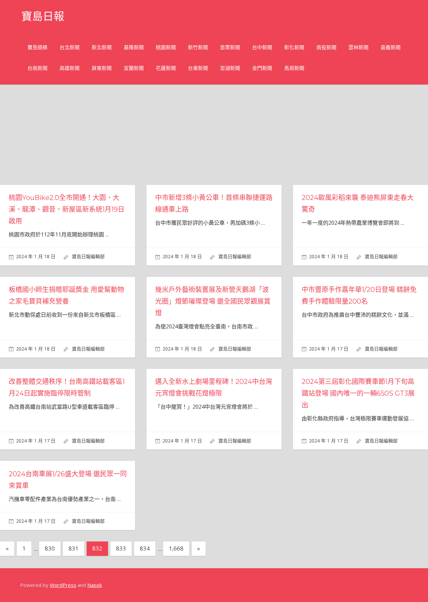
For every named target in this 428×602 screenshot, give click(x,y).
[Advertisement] (219, 135)
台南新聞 (37, 68)
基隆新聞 (134, 47)
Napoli (94, 585)
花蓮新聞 (166, 68)
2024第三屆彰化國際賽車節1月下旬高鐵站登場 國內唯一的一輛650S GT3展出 (358, 393)
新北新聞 (102, 47)
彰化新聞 (294, 47)
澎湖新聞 (230, 68)
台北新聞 (70, 47)
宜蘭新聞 (134, 68)
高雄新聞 (70, 68)
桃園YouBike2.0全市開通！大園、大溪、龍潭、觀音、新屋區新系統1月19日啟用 (66, 209)
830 (50, 548)
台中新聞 (262, 47)
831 (74, 548)
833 (121, 548)
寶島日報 (42, 16)
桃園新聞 (166, 47)
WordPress (63, 585)
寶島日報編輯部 (88, 256)
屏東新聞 (102, 68)
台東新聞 (198, 68)
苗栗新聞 (230, 47)
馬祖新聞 (294, 68)
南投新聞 (326, 47)
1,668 (176, 548)
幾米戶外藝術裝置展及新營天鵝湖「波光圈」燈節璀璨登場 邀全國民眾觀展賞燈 (213, 301)
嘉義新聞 (391, 47)
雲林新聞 (358, 47)
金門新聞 (262, 68)
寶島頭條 (37, 47)
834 (145, 548)
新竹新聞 (198, 47)
